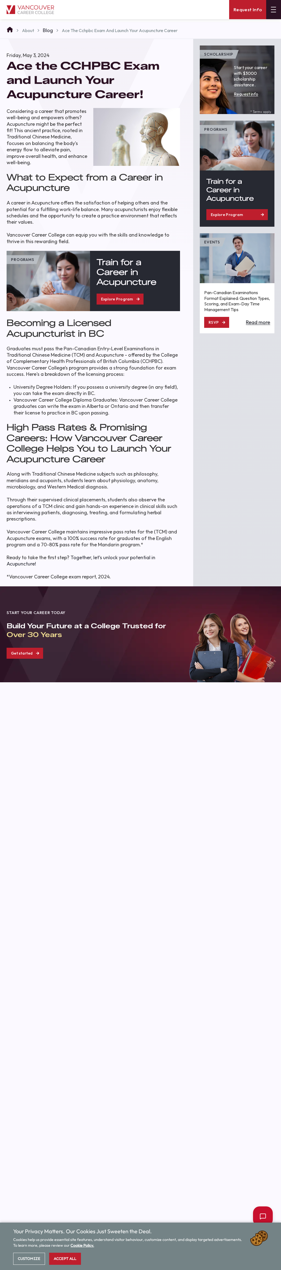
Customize (29, 1258)
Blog (48, 30)
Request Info (248, 9)
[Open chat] (263, 1216)
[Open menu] (273, 9)
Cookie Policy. (82, 1245)
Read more (258, 322)
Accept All (65, 1258)
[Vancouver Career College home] (30, 9)
